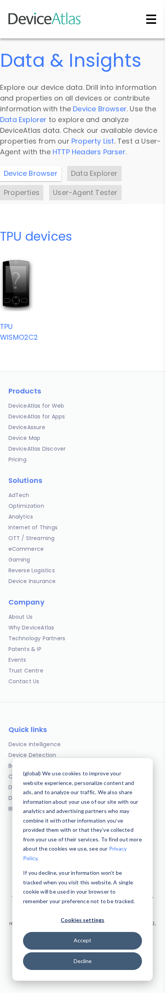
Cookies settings (82, 920)
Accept (82, 940)
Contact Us (24, 681)
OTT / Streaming (31, 538)
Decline (83, 961)
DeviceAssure (26, 427)
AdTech (19, 495)
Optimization (26, 506)
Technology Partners (37, 638)
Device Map (24, 438)
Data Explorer (23, 119)
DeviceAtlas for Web (36, 406)
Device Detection (32, 755)
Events (17, 660)
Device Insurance (32, 581)
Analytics (20, 516)
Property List (92, 141)
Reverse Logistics (31, 570)
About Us (20, 617)
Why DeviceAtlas (31, 627)
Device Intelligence (34, 744)
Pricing (17, 459)
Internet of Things (33, 527)
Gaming (19, 559)
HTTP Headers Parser (89, 152)
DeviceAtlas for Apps (36, 416)
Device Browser (100, 109)
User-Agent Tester (85, 192)
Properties (22, 192)
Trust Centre (25, 670)
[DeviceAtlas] (44, 23)
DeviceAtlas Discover (37, 449)
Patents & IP (24, 649)
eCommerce (26, 549)
